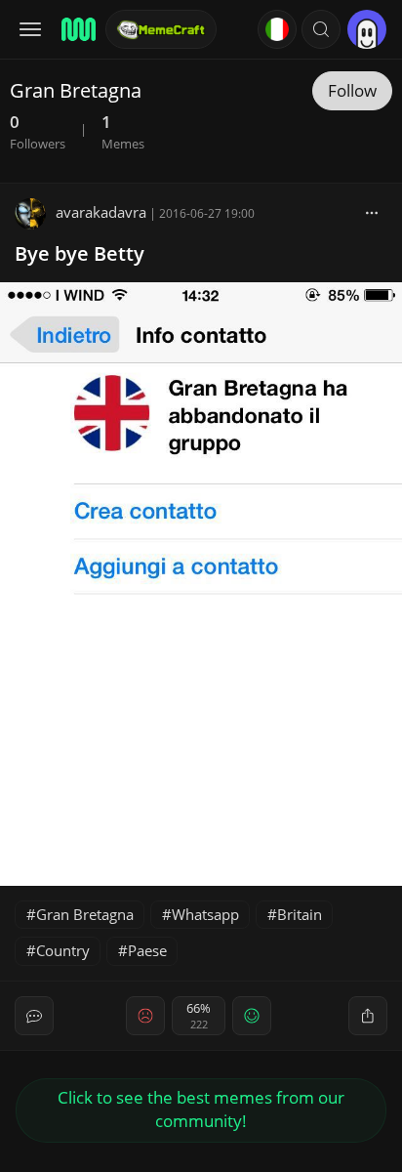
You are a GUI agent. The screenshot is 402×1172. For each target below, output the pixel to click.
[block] (371, 212)
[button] (321, 29)
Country (63, 950)
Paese (147, 950)
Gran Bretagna (85, 914)
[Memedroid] (77, 29)
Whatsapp (205, 914)
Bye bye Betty (79, 253)
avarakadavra (101, 212)
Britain (299, 914)
